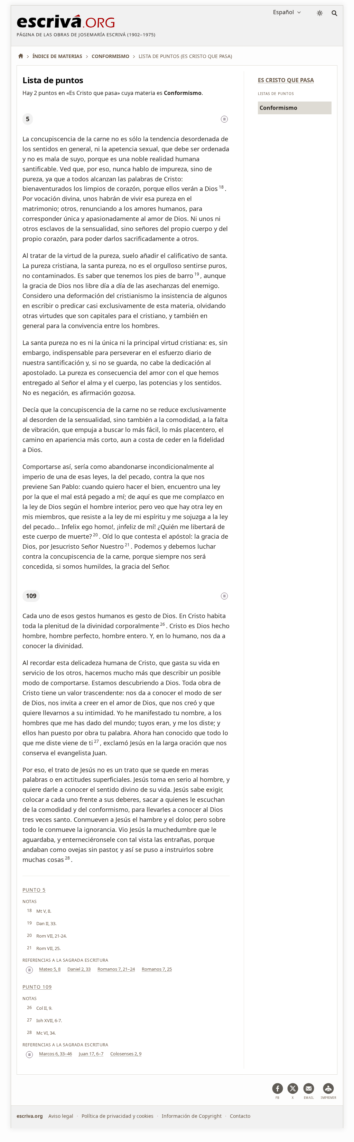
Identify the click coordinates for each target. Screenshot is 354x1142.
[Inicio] (23, 56)
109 (31, 596)
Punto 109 (37, 986)
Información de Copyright (192, 1116)
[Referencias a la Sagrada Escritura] (224, 119)
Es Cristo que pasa (286, 80)
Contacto (240, 1116)
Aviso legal (60, 1116)
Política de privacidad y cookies (117, 1116)
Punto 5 (34, 889)
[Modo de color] (320, 13)
